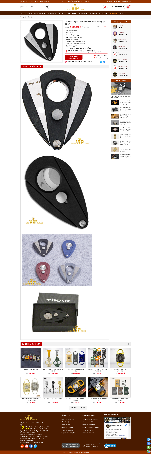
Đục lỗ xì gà (122, 13)
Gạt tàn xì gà (62, 13)
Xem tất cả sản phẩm (78, 408)
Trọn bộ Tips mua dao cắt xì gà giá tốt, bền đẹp (125, 136)
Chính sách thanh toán (88, 422)
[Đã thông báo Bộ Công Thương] (110, 446)
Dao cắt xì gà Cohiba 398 (31, 369)
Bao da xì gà (72, 13)
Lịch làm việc (65, 422)
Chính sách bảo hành (88, 430)
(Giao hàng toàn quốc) (74, 57)
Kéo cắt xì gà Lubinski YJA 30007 (53, 398)
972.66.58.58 (149, 450)
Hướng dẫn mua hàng (102, 58)
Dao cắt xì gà (113, 13)
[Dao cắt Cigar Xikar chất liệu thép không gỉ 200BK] (41, 41)
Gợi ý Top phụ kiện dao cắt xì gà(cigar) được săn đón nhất (125, 129)
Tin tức (31, 1)
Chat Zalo (148, 446)
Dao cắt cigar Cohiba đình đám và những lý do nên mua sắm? (125, 156)
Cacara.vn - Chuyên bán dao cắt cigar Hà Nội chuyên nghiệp (125, 102)
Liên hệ (36, 1)
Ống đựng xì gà (82, 13)
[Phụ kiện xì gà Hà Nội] (75, 7)
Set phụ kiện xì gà (26, 13)
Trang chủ (23, 17)
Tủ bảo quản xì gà (39, 13)
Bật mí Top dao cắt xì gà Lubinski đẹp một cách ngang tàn (125, 116)
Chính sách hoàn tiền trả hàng (90, 427)
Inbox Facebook (149, 442)
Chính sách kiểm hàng (88, 432)
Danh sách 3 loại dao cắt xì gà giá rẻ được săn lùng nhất (125, 109)
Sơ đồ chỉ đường (66, 424)
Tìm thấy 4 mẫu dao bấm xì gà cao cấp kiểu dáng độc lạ (125, 143)
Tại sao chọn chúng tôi (68, 432)
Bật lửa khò (93, 13)
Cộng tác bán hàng (67, 430)
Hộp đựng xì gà (51, 13)
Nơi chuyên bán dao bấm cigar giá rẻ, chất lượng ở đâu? (125, 122)
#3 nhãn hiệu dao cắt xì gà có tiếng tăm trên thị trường (125, 149)
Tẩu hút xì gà (103, 13)
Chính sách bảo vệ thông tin (90, 419)
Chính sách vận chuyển (88, 424)
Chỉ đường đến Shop (101, 55)
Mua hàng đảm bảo (67, 427)
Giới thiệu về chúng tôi (68, 419)
